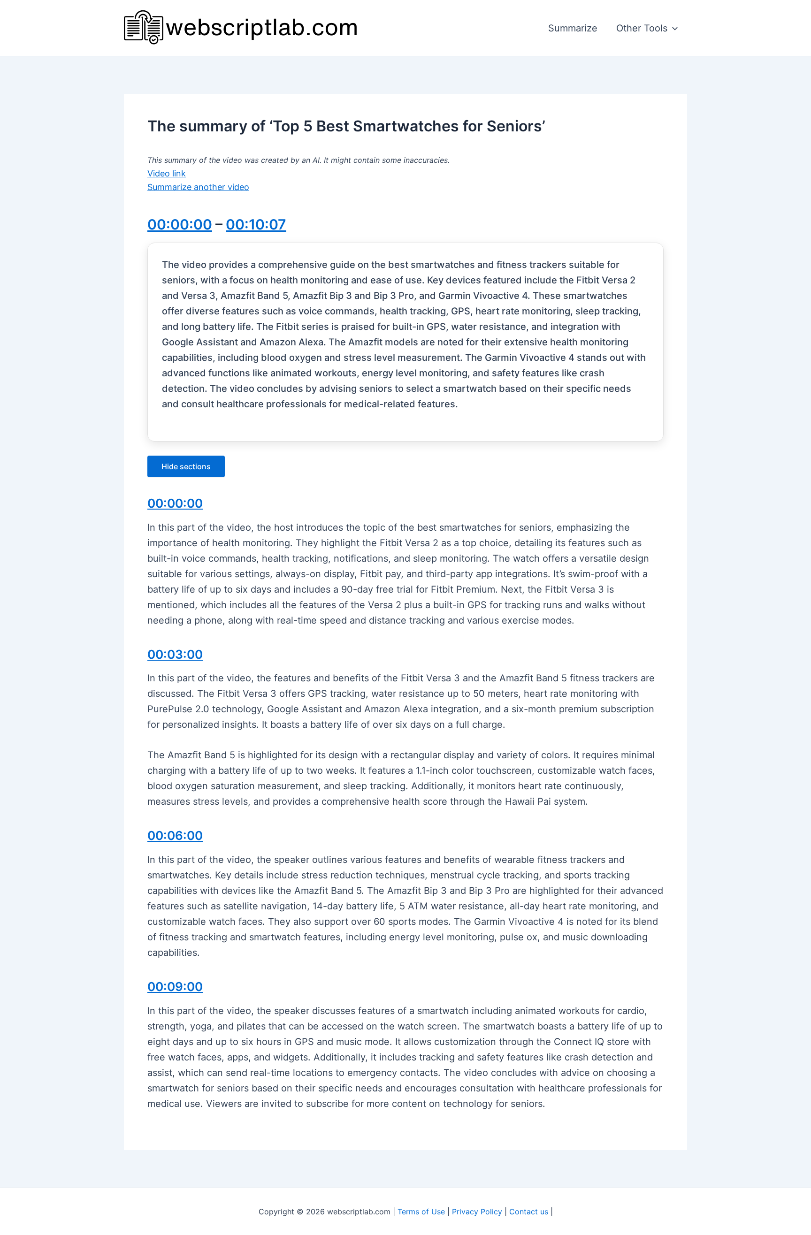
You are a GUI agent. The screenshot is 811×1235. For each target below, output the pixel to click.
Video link (166, 173)
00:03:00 (175, 654)
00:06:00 (175, 835)
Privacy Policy (477, 1211)
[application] (672, 28)
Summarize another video (198, 187)
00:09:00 (175, 986)
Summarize (572, 28)
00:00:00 (179, 224)
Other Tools (641, 28)
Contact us (528, 1211)
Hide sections (186, 466)
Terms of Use (421, 1211)
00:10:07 (256, 224)
